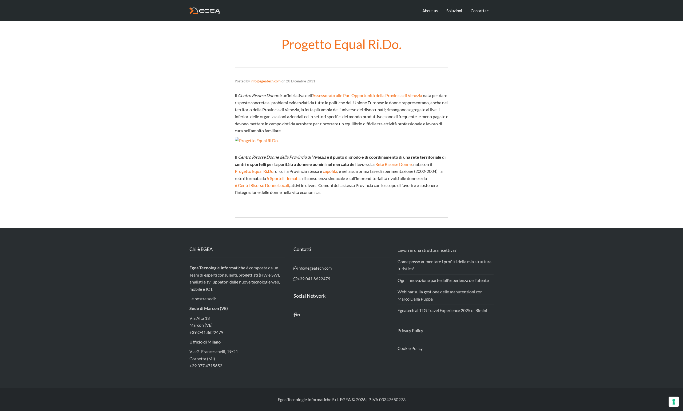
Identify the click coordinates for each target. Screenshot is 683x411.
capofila (330, 171)
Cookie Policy (410, 348)
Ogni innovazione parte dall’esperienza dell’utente (443, 280)
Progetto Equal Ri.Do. (254, 171)
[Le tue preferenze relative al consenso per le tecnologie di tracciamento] (674, 402)
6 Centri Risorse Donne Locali (262, 185)
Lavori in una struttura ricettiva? (427, 250)
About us (430, 10)
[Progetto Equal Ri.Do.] (341, 140)
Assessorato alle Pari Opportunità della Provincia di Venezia (367, 95)
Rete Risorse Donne (393, 164)
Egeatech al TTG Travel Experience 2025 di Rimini (442, 310)
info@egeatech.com (266, 81)
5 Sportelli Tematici (284, 178)
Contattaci (480, 10)
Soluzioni (454, 10)
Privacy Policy (410, 330)
